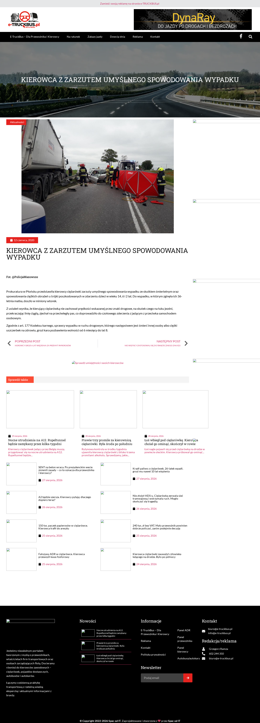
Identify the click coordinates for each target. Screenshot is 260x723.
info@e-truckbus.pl (219, 633)
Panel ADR (183, 630)
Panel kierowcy (182, 649)
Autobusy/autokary (184, 658)
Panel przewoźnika (184, 638)
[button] (250, 36)
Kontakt (155, 36)
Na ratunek (73, 36)
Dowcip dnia (117, 36)
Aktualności (17, 122)
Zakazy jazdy (95, 36)
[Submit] (187, 677)
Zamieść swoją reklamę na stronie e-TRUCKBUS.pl (129, 3)
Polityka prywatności (153, 654)
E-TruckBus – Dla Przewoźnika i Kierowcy (34, 36)
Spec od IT (114, 720)
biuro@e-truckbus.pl (220, 628)
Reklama (138, 36)
